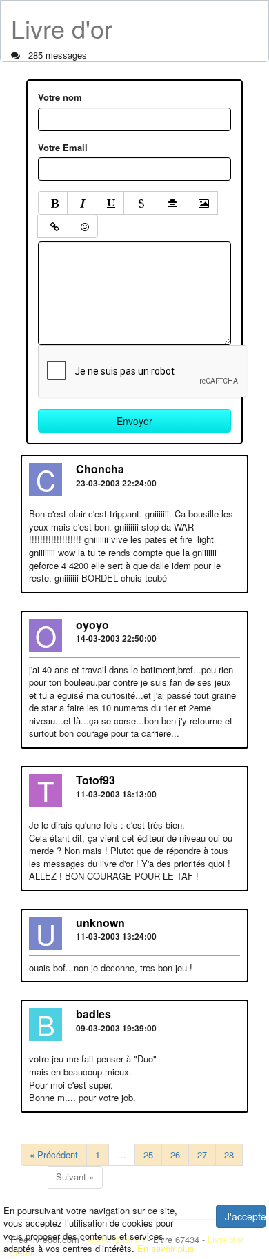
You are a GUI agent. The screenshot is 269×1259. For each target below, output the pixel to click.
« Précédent (54, 1154)
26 (175, 1154)
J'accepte (245, 1216)
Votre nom (60, 97)
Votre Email (63, 147)
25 (148, 1154)
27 (202, 1154)
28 (229, 1154)
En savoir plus (166, 1248)
